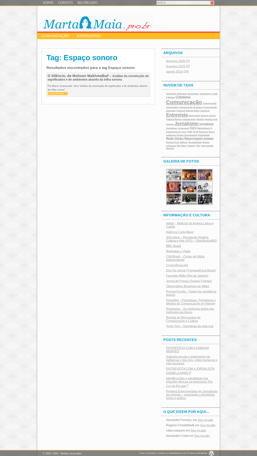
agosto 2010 (174, 71)
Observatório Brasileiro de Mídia (187, 286)
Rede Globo (175, 138)
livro (193, 128)
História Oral (211, 119)
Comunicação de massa (190, 107)
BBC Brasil (173, 246)
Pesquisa (203, 132)
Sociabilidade (195, 142)
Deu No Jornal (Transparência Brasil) (191, 270)
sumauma (171, 146)
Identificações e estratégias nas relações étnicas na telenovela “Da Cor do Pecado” (189, 382)
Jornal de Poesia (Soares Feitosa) (189, 281)
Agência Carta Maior (180, 232)
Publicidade (204, 135)
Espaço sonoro (208, 115)
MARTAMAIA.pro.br (96, 23)
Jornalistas (171, 128)
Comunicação (55, 36)
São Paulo (182, 146)
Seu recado (205, 420)
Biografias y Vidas (178, 251)
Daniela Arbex (193, 111)
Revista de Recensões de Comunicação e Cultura (183, 319)
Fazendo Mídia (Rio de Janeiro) (187, 275)
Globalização (188, 119)
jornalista (206, 124)
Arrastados (193, 94)
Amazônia (171, 94)
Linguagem (183, 128)
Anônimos (182, 94)
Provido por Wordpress (197, 453)
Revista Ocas (172, 142)
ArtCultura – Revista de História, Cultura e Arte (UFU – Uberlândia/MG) (191, 239)
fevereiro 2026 (175, 61)
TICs (198, 146)
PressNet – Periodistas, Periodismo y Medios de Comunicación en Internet (191, 302)
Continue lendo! (57, 93)
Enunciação (194, 115)
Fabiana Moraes (174, 119)
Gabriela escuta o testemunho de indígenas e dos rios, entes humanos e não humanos (191, 360)
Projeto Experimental (187, 135)
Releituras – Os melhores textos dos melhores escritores (190, 310)
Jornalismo (88, 36)
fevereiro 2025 (175, 66)
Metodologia (203, 128)
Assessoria (205, 94)
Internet (170, 124)
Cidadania (183, 97)
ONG (189, 132)
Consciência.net (177, 265)
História (200, 119)
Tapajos (191, 146)
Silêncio (184, 142)
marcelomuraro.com (177, 453)
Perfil (195, 132)
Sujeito (206, 142)
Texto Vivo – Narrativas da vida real (189, 326)
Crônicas (180, 111)
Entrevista (177, 114)
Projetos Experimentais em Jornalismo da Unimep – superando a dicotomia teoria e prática (191, 395)
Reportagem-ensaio (199, 138)
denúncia (205, 111)
